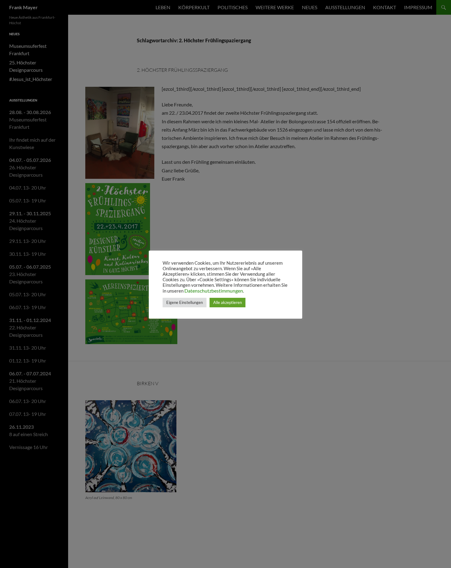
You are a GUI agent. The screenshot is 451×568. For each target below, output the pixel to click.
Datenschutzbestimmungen (213, 291)
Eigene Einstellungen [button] (184, 302)
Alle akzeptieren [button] (227, 302)
